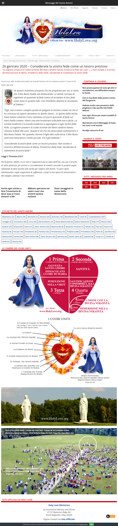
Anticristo (57, 217)
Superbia (88, 237)
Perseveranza (58, 232)
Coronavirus (20, 222)
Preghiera (73, 232)
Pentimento (31, 232)
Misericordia (57, 227)
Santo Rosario (48, 237)
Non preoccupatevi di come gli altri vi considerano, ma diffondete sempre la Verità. (99, 90)
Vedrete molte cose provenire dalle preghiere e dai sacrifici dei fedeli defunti (98, 108)
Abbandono (8, 217)
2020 (95, 187)
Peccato (18, 232)
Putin (99, 232)
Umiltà (110, 237)
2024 (95, 183)
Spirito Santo (75, 237)
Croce (32, 222)
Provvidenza (87, 232)
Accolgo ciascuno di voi (92, 130)
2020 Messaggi (33, 61)
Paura (108, 227)
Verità (6, 241)
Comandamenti (97, 217)
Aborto (21, 217)
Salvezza (7, 237)
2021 (86, 187)
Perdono (44, 232)
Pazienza (6, 232)
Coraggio (6, 222)
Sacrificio (110, 232)
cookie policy (83, 524)
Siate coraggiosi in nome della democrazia (63, 191)
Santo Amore (32, 237)
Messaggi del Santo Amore (17, 61)
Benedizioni (71, 217)
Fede (95, 222)
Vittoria (16, 241)
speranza (62, 237)
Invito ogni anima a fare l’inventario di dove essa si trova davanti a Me (11, 192)
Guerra (28, 227)
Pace (99, 227)
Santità (18, 237)
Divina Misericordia (64, 222)
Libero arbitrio (41, 227)
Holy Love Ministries (59, 505)
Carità (83, 217)
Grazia (18, 227)
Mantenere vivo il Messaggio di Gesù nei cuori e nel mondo (99, 124)
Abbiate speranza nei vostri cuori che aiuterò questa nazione (39, 192)
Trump (99, 237)
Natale (89, 227)
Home (5, 61)
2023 (103, 183)
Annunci (45, 217)
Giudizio (7, 227)
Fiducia (106, 222)
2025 (86, 183)
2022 (112, 183)
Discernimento (45, 222)
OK (91, 524)
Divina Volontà (82, 222)
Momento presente (74, 227)
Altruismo (33, 217)
